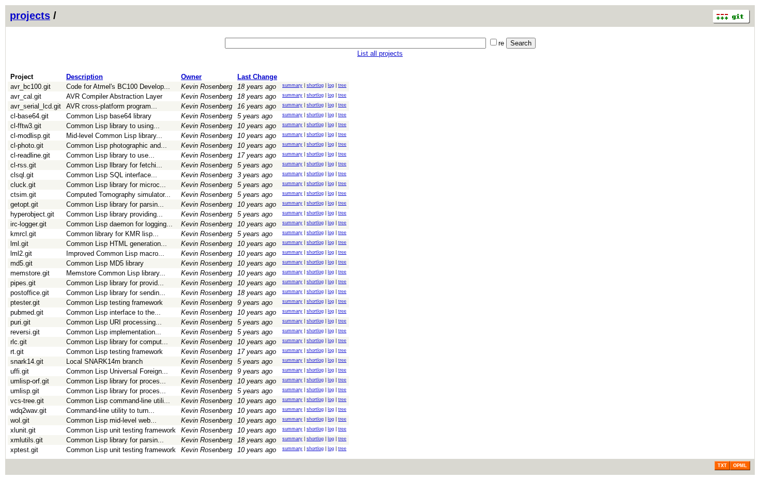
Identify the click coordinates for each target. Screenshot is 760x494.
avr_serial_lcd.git (35, 106)
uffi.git (19, 371)
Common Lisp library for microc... (116, 185)
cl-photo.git (26, 145)
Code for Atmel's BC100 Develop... (118, 86)
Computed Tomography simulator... (118, 194)
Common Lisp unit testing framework (121, 430)
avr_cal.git (25, 96)
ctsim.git (23, 194)
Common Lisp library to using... (113, 126)
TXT (722, 465)
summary (292, 85)
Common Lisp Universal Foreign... (117, 371)
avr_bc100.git (30, 86)
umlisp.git (24, 391)
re (501, 43)
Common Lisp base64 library (108, 116)
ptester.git (25, 302)
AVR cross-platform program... (111, 106)
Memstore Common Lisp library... (115, 273)
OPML (740, 465)
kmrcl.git (23, 234)
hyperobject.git (32, 214)
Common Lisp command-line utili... (118, 401)
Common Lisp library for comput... (117, 342)
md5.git (21, 263)
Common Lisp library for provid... (115, 283)
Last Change (257, 77)
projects (30, 15)
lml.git (19, 244)
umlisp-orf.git (29, 381)
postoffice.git (29, 293)
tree (342, 85)
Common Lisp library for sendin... (115, 293)
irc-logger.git (28, 224)
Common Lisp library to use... (110, 155)
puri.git (20, 322)
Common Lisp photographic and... (116, 145)
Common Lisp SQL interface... (111, 175)
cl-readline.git (30, 155)
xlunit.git (23, 430)
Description (84, 77)
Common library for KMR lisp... (112, 234)
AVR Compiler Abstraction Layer (114, 96)
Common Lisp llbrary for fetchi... (114, 165)
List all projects (380, 53)
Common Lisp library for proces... (116, 381)
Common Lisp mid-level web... (111, 420)
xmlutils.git (26, 440)
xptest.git (24, 450)
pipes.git (23, 283)
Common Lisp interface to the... (113, 312)
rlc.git (18, 342)
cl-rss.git (23, 165)
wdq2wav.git (28, 410)
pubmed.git (26, 312)
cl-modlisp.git (30, 136)
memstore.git (30, 273)
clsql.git (22, 175)
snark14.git (26, 361)
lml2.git (21, 253)
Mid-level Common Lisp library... (114, 136)
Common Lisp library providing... (114, 214)
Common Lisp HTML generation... (116, 244)
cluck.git (23, 185)
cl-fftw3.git (25, 126)
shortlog (315, 85)
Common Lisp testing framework (114, 302)
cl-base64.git (29, 116)
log (331, 85)
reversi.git (25, 332)
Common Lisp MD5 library (105, 263)
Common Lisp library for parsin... (115, 204)
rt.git (17, 352)
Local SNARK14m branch (104, 361)
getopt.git (24, 204)
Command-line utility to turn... (110, 410)
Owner (191, 77)
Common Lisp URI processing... (114, 322)
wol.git (19, 420)
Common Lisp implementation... (113, 332)
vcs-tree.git (27, 401)
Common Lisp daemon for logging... (119, 224)
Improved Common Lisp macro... (115, 253)
